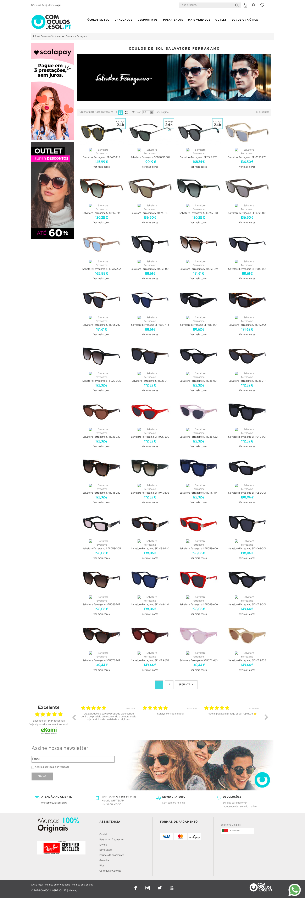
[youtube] (171, 885)
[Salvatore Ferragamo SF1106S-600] (198, 579)
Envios (103, 845)
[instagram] (148, 885)
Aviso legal (37, 885)
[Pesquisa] (237, 5)
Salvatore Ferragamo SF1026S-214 (102, 213)
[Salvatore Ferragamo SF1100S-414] (150, 300)
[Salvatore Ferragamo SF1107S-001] (247, 579)
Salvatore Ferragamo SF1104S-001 (247, 437)
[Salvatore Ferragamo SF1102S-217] (150, 356)
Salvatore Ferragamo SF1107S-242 (101, 660)
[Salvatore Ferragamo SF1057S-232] (101, 244)
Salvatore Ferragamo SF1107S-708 (247, 660)
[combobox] (210, 5)
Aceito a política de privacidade (52, 767)
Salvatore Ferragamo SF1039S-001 (247, 213)
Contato (103, 834)
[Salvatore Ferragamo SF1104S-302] (150, 468)
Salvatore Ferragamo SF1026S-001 (198, 213)
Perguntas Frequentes (111, 839)
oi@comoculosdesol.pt (54, 803)
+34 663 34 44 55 (126, 797)
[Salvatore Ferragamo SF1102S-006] (101, 356)
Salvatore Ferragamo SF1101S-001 (198, 325)
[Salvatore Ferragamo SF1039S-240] (150, 188)
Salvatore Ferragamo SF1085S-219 (199, 269)
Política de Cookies (82, 885)
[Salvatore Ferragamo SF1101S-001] (198, 300)
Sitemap (72, 890)
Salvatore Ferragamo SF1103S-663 (199, 437)
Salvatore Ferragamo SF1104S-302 (150, 493)
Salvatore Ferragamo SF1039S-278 (247, 157)
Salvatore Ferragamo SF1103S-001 (198, 381)
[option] (108, 720)
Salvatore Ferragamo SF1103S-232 (101, 437)
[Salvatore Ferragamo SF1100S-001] (247, 244)
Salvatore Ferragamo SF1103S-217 (247, 381)
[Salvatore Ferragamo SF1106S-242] (101, 579)
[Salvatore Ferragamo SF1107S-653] (150, 635)
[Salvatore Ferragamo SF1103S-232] (101, 412)
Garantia (104, 860)
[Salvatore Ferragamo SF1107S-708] (247, 635)
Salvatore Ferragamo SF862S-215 (101, 157)
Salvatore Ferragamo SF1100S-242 (102, 325)
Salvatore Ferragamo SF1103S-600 (150, 437)
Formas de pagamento (111, 855)
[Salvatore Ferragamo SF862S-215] (101, 132)
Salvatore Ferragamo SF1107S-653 (150, 660)
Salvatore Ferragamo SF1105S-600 (198, 548)
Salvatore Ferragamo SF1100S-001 (247, 269)
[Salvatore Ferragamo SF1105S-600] (198, 524)
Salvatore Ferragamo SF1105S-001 (247, 493)
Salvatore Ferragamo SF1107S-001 (247, 604)
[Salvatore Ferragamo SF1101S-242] (247, 300)
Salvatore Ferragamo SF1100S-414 (150, 325)
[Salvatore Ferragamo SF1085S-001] (150, 244)
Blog (102, 865)
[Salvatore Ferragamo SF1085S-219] (198, 244)
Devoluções (105, 850)
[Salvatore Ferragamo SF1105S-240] (150, 524)
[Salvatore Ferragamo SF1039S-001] (247, 188)
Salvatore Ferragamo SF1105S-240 (150, 548)
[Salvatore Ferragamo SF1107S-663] (198, 635)
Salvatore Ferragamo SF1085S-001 (150, 269)
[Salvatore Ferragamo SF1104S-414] (198, 468)
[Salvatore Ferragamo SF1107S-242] (101, 635)
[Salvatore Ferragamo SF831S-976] (198, 132)
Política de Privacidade (57, 885)
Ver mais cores (101, 167)
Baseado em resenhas (49, 720)
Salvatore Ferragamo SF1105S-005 (101, 548)
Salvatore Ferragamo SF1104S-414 (199, 493)
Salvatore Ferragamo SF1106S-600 (198, 604)
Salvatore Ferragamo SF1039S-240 (150, 213)
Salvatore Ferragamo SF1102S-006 (101, 381)
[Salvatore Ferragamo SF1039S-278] (247, 132)
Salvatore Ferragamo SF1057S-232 (101, 269)
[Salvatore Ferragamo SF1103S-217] (247, 356)
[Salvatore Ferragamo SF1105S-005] (101, 524)
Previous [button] (74, 717)
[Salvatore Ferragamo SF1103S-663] (198, 412)
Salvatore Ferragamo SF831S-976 (198, 157)
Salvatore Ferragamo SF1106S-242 (101, 604)
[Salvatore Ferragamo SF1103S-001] (198, 356)
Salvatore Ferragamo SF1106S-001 (247, 548)
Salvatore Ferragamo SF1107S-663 (199, 660)
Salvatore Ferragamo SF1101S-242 (247, 325)
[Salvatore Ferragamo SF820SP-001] (150, 132)
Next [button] (266, 717)
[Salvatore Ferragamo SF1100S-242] (101, 300)
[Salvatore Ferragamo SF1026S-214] (101, 188)
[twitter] (160, 885)
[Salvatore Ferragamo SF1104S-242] (101, 468)
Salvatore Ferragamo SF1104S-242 (102, 493)
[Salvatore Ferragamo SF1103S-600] (150, 412)
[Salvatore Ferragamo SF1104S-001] (247, 412)
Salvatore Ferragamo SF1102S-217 (150, 381)
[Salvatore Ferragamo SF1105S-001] (247, 468)
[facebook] (136, 885)
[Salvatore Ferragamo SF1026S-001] (198, 188)
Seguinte (184, 685)
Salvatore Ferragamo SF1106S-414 (150, 604)
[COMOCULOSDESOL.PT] (51, 16)
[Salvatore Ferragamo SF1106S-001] (247, 524)
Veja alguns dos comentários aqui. (48, 724)
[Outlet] (52, 143)
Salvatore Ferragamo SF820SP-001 (150, 157)
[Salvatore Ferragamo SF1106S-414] (150, 579)
